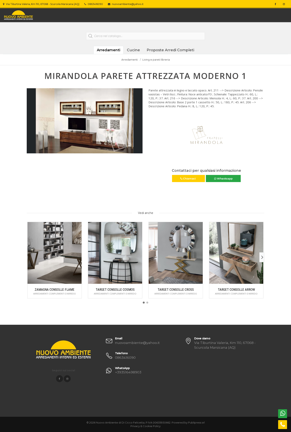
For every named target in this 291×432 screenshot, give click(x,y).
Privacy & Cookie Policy (145, 426)
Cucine (133, 50)
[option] (85, 120)
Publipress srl (196, 422)
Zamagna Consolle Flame (54, 289)
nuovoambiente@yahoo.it (127, 4)
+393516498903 (128, 372)
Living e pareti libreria (156, 59)
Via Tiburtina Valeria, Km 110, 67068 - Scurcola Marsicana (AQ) (42, 4)
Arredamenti (108, 50)
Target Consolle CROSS (176, 289)
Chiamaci (189, 178)
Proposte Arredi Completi (170, 50)
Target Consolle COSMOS (115, 289)
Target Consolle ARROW (236, 289)
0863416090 (95, 4)
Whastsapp (224, 178)
